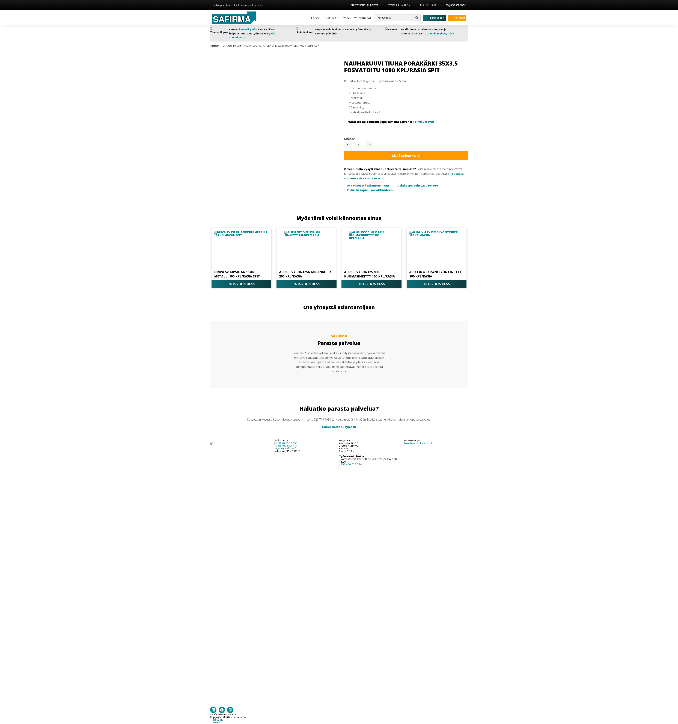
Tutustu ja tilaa (241, 284)
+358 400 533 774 (286, 445)
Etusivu (315, 18)
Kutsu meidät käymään (339, 427)
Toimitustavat (423, 122)
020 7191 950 (428, 5)
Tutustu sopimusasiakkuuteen (370, 190)
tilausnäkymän (247, 29)
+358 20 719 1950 (286, 443)
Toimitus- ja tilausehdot (417, 443)
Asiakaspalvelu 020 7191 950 (417, 185)
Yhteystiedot (362, 18)
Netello (216, 722)
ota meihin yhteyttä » (439, 33)
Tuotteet (330, 18)
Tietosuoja (216, 719)
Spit (239, 45)
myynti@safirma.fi (456, 5)
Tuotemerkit (228, 45)
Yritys (347, 18)
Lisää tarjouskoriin (406, 155)
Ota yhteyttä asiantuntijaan (368, 185)
